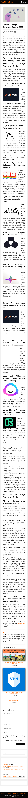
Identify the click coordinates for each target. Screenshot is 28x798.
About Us (3, 793)
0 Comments (19, 32)
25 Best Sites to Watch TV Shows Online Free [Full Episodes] (14, 699)
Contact (10, 793)
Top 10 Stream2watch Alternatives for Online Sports (14, 663)
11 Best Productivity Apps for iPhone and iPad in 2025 (13, 769)
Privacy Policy (23, 793)
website (18, 625)
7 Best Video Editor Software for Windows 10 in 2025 (13, 773)
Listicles (11, 32)
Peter (5, 31)
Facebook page (21, 623)
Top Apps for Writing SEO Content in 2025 (11, 776)
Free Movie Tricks (7, 2)
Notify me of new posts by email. (14, 740)
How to (6, 32)
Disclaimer (15, 793)
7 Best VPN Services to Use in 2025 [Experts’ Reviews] (14, 693)
